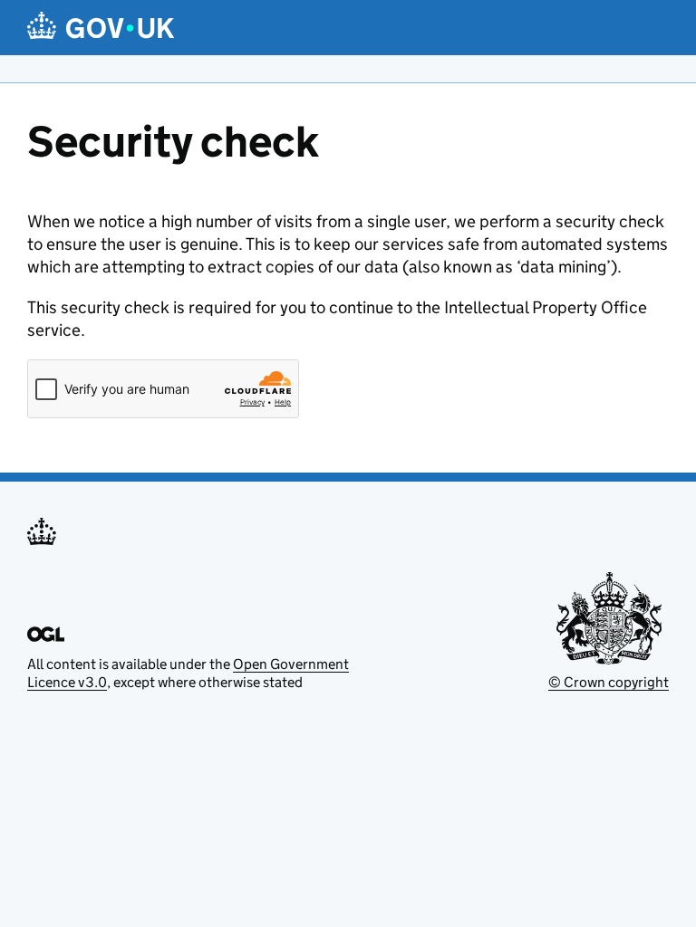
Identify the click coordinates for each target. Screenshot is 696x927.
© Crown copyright (608, 682)
